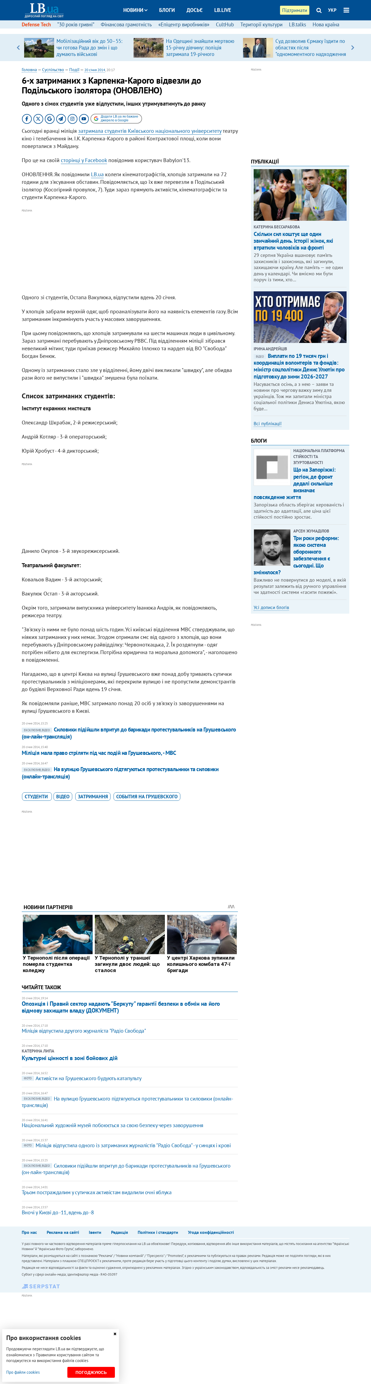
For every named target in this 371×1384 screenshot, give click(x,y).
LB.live (222, 10)
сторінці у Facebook (84, 160)
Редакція (119, 1232)
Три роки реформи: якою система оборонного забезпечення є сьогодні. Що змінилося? (296, 555)
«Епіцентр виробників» (183, 24)
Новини (133, 10)
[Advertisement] (130, 252)
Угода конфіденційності (211, 1232)
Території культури (261, 24)
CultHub (225, 24)
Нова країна (326, 24)
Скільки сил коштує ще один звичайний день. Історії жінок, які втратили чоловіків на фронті (293, 240)
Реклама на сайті (63, 1232)
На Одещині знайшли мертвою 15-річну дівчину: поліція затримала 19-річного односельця (200, 51)
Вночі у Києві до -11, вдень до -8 (58, 1212)
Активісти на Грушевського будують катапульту (82, 1078)
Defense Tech (36, 24)
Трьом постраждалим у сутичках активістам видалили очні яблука (97, 1192)
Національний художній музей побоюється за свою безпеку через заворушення (112, 1125)
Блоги (167, 10)
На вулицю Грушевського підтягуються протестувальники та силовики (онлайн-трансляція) (120, 772)
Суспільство (53, 69)
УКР (332, 10)
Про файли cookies (23, 1372)
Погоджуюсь (91, 1372)
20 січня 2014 (94, 70)
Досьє (195, 10)
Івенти (95, 1232)
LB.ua (97, 174)
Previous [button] (18, 47)
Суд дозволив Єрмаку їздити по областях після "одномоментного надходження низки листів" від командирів (310, 51)
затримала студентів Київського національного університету (149, 130)
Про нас (29, 1232)
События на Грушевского (147, 796)
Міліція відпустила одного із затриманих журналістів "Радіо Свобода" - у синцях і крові (127, 1145)
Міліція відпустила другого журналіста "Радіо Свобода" (84, 1030)
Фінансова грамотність (126, 24)
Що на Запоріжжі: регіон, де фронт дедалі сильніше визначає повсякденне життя (295, 483)
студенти (37, 796)
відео (63, 796)
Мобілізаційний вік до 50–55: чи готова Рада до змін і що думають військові (89, 47)
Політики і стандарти (158, 1232)
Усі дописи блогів (271, 607)
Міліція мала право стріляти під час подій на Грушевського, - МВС (99, 752)
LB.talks (297, 24)
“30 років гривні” (75, 24)
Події (74, 69)
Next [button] (352, 47)
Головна (29, 69)
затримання (93, 796)
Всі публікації (268, 424)
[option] (76, 47)
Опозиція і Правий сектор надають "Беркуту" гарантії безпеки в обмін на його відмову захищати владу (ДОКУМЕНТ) (121, 1007)
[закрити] (115, 1334)
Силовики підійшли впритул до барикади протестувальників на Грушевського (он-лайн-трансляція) (129, 733)
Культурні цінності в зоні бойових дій (70, 1058)
